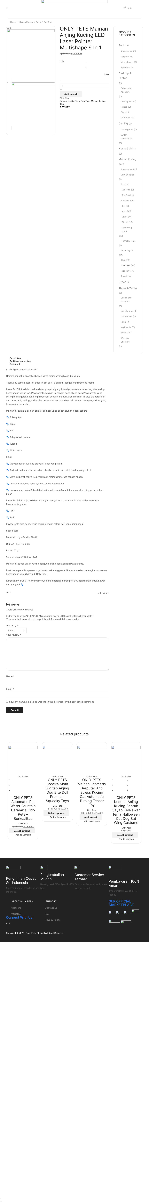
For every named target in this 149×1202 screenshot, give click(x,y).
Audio (122, 45)
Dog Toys (85, 101)
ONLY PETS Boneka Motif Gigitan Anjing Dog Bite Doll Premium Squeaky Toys (57, 790)
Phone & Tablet (128, 288)
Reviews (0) (15, 364)
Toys (38, 22)
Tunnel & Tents (128, 241)
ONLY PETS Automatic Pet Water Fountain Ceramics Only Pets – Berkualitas (23, 808)
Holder (124, 107)
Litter (123, 216)
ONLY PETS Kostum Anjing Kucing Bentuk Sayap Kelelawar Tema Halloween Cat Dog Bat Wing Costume (126, 810)
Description (15, 358)
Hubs (123, 322)
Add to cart (70, 94)
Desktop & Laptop (125, 76)
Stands (124, 332)
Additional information (20, 361)
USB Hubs (125, 117)
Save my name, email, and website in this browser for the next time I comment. (51, 701)
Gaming (123, 123)
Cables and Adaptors (126, 90)
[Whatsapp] (9, 923)
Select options (22, 830)
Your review (13, 634)
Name (10, 676)
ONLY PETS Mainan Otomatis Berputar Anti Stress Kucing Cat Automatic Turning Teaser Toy (92, 792)
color (62, 61)
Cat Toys (48, 22)
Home (13, 22)
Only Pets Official (35, 933)
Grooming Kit (127, 250)
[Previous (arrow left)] (0, 1201)
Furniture (125, 200)
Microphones (127, 62)
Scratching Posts (126, 229)
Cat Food (125, 189)
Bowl (123, 211)
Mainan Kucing (26, 22)
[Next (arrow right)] (1, 1201)
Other (122, 281)
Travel (124, 276)
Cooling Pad (126, 101)
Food (123, 184)
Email (10, 689)
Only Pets (23, 823)
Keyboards (126, 327)
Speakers (125, 67)
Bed (123, 206)
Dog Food (126, 195)
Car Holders (126, 316)
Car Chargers (127, 311)
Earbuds (125, 56)
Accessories (126, 51)
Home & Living (127, 148)
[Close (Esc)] (0, 1198)
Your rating (12, 625)
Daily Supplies (127, 174)
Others (124, 222)
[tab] (57, 358)
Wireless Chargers (125, 340)
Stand (123, 112)
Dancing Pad (127, 129)
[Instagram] (6, 923)
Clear (106, 74)
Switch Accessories (126, 137)
